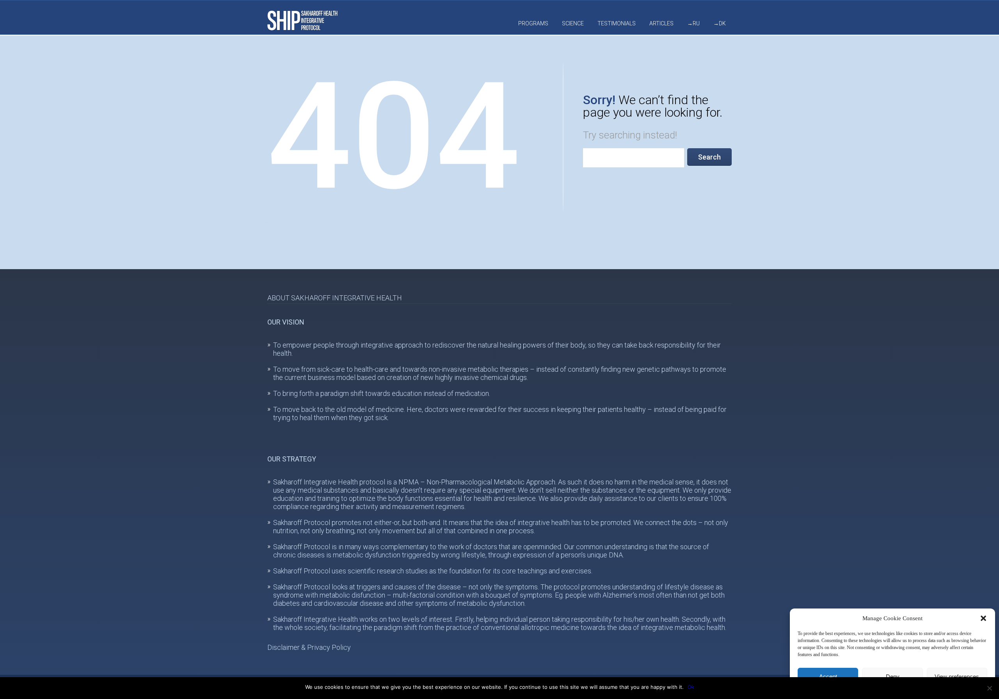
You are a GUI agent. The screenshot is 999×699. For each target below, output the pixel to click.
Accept (828, 676)
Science (573, 23)
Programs (533, 23)
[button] (983, 618)
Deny (892, 676)
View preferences (957, 676)
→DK (719, 23)
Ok (691, 687)
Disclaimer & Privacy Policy (309, 647)
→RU (693, 23)
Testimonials (616, 23)
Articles (661, 23)
